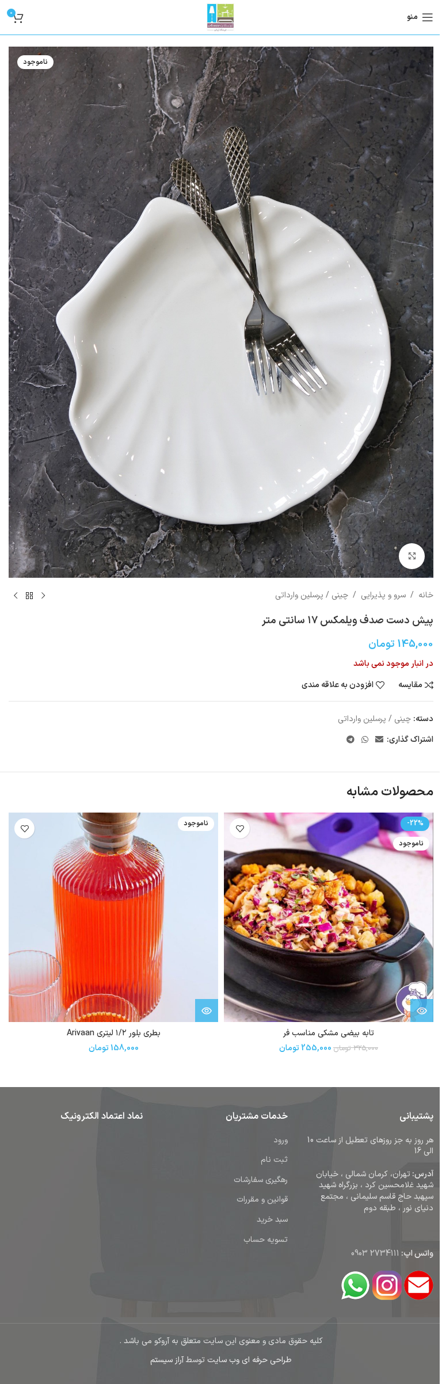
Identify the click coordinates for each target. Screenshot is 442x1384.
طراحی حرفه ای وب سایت (249, 1360)
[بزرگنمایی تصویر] (412, 556)
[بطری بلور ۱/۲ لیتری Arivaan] (113, 917)
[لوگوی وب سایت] (221, 17)
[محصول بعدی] (15, 596)
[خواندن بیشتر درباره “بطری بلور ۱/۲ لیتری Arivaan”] (206, 1010)
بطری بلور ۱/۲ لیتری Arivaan (114, 1033)
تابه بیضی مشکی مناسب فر (328, 1033)
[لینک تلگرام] (350, 740)
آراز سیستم (167, 1360)
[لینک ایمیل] (379, 740)
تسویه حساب (265, 1240)
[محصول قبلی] (43, 596)
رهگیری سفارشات (261, 1180)
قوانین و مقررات (262, 1200)
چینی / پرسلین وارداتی (311, 595)
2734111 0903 (375, 1254)
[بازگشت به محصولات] (29, 596)
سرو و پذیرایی (383, 595)
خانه (425, 595)
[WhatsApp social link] (365, 740)
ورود (280, 1140)
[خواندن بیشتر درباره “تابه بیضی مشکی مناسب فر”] (421, 1010)
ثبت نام (274, 1160)
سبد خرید (272, 1220)
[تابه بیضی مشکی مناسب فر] (328, 917)
